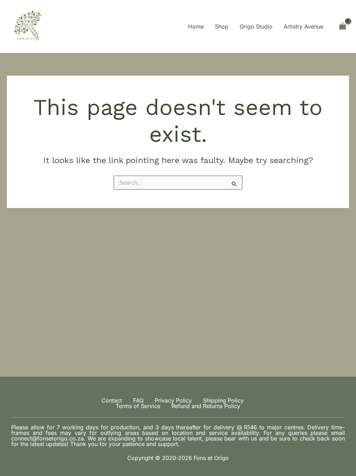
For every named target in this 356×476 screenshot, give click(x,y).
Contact (112, 400)
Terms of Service (138, 406)
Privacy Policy (173, 400)
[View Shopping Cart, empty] (342, 26)
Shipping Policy (223, 400)
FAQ (138, 400)
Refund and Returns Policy (205, 406)
